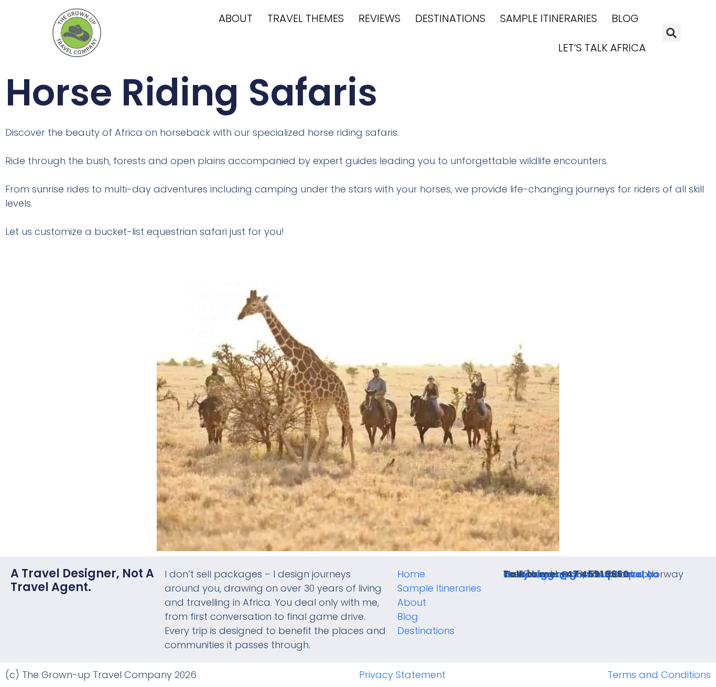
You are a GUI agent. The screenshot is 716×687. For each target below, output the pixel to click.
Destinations (450, 18)
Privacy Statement (402, 674)
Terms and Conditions (659, 674)
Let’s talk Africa (602, 47)
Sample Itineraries (548, 18)
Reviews (379, 18)
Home (411, 574)
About (236, 18)
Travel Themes (305, 18)
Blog (625, 18)
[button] (671, 33)
